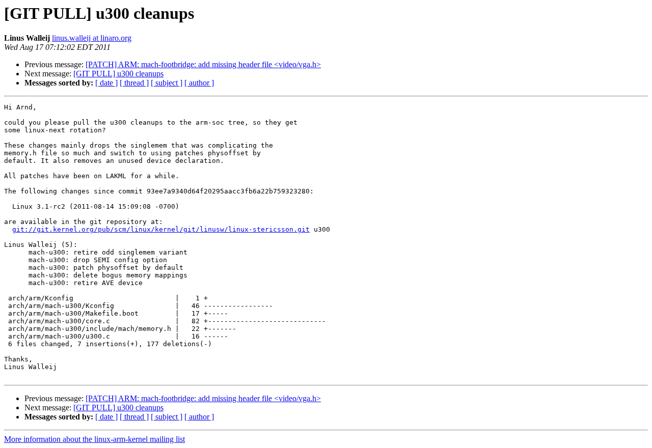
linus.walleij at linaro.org (91, 38)
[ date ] (106, 82)
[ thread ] (134, 82)
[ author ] (199, 82)
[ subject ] (166, 82)
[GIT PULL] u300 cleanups (118, 73)
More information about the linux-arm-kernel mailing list (94, 439)
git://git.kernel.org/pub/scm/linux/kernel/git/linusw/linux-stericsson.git (161, 229)
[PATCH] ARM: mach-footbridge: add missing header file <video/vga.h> (203, 64)
